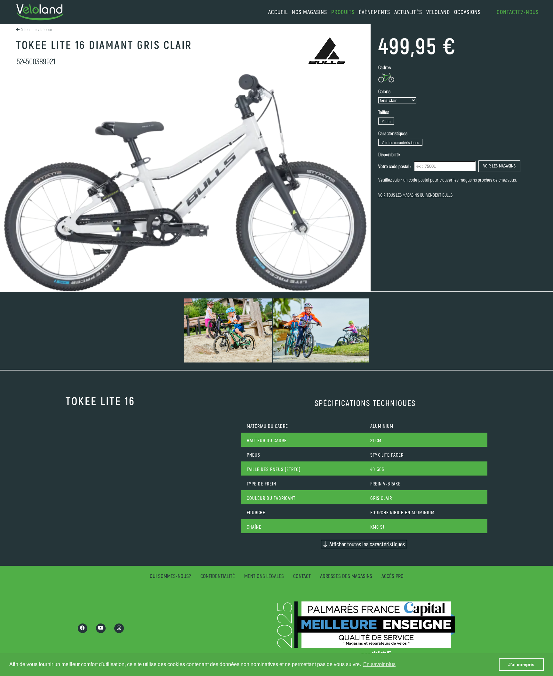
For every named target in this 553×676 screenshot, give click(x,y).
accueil (278, 11)
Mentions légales (264, 576)
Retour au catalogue (36, 29)
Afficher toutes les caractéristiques (366, 544)
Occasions (467, 11)
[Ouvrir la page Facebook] (82, 628)
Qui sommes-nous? (170, 576)
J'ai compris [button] (521, 664)
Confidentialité (217, 576)
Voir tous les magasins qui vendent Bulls (415, 195)
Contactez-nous (518, 11)
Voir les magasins (499, 165)
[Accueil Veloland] (39, 12)
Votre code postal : (394, 166)
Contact (302, 576)
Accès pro (392, 576)
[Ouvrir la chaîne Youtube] (101, 628)
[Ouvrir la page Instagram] (119, 628)
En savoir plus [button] (379, 664)
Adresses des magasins (346, 576)
